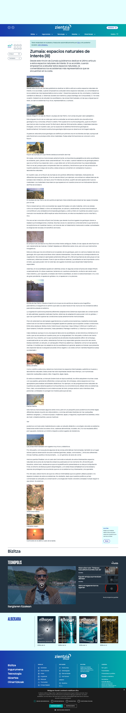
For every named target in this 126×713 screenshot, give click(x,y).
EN (15, 48)
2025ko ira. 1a (103, 645)
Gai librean (65, 676)
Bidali (106, 541)
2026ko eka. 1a (41, 645)
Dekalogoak (65, 670)
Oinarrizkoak (16, 682)
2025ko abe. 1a (83, 645)
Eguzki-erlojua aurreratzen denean (90, 578)
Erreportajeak (45, 685)
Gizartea (13, 677)
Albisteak (43, 668)
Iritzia (42, 673)
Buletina (113, 34)
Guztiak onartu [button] (56, 706)
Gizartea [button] (74, 34)
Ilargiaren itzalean (19, 606)
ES (17, 45)
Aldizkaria (111, 27)
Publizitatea (105, 670)
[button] (9, 27)
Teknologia (15, 673)
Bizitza (12, 665)
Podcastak (44, 682)
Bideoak (43, 679)
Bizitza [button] (33, 34)
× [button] (124, 689)
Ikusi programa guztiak (110, 597)
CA (17, 48)
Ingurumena (15, 669)
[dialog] (63, 700)
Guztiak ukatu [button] (70, 706)
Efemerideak (65, 673)
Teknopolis (15, 562)
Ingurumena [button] (46, 34)
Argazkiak (43, 676)
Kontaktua (105, 679)
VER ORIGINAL (43, 45)
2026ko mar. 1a (62, 645)
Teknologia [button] (61, 34)
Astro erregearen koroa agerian (88, 586)
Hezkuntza (65, 668)
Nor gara (104, 668)
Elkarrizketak (44, 670)
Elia (78, 42)
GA (20, 48)
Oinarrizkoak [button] (88, 34)
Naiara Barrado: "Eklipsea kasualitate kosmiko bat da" (90, 569)
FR (20, 45)
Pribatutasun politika (108, 673)
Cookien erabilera (107, 676)
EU (15, 45)
